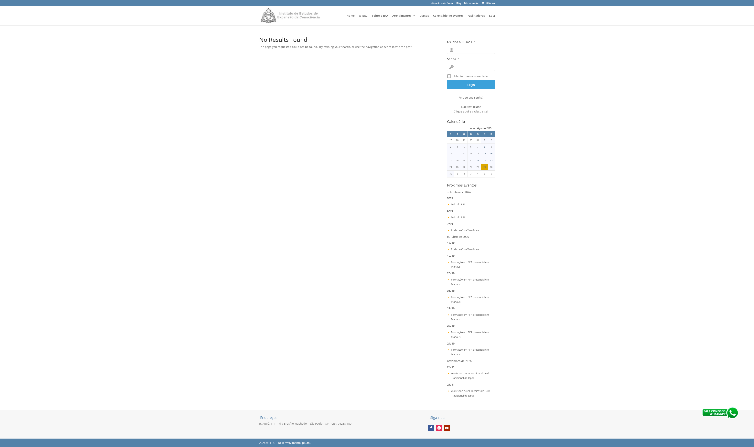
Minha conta (471, 3)
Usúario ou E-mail (461, 42)
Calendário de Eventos (448, 15)
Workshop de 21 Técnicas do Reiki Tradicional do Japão (470, 376)
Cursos (424, 15)
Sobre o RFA (380, 15)
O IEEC (363, 15)
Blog (458, 3)
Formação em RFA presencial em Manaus (470, 264)
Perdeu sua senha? (470, 97)
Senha (453, 59)
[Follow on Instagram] (439, 428)
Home (351, 15)
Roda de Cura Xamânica (465, 230)
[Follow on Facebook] (431, 428)
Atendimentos (401, 15)
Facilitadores (476, 15)
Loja (492, 15)
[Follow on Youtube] (447, 428)
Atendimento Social (442, 3)
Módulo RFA (458, 204)
